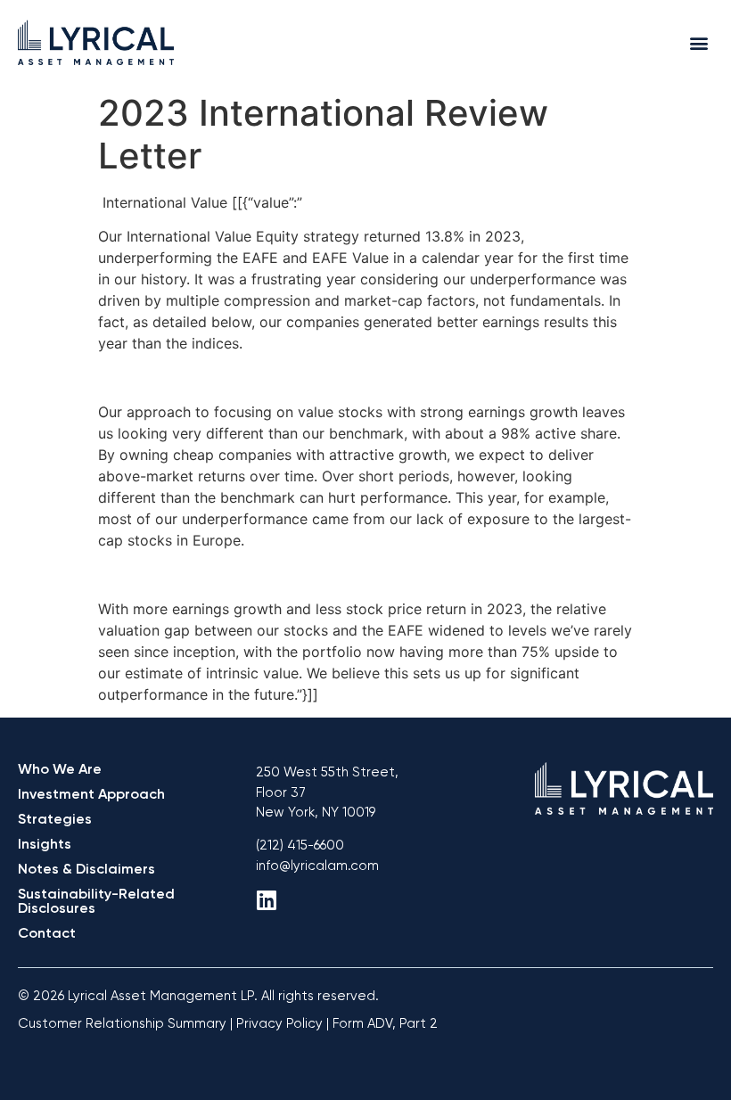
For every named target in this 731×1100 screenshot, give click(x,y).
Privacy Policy (279, 1023)
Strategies (55, 818)
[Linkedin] (267, 900)
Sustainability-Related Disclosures (96, 900)
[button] (698, 42)
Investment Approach (91, 793)
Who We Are (60, 768)
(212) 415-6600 (300, 845)
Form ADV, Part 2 (385, 1023)
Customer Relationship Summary (122, 1023)
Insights (44, 843)
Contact (47, 932)
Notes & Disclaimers (86, 868)
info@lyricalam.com (317, 866)
